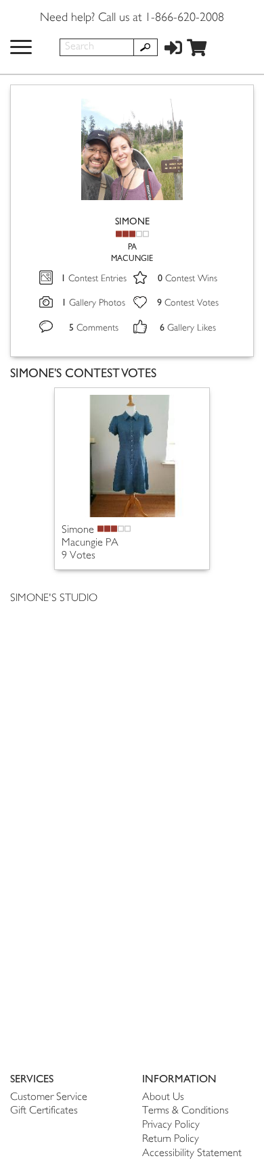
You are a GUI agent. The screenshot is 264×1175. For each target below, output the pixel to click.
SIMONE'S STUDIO (53, 599)
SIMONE (132, 221)
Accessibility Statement (192, 1154)
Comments (93, 328)
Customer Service (48, 1098)
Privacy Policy (171, 1125)
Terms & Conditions (185, 1111)
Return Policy (170, 1139)
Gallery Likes (188, 328)
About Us (163, 1098)
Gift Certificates (44, 1111)
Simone (78, 530)
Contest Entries (94, 278)
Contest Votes (188, 303)
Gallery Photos (93, 303)
